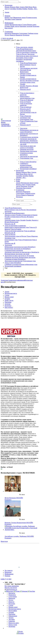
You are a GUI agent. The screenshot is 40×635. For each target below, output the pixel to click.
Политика (36, 26)
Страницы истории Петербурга (26, 154)
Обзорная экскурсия (26, 149)
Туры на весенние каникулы (26, 104)
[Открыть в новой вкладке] (20, 631)
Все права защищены (12, 586)
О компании (9, 31)
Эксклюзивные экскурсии (28, 68)
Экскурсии (30, 54)
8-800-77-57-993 (6, 579)
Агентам (29, 26)
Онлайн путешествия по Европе (26, 215)
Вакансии (19, 35)
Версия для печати (11, 588)
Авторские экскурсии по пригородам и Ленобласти (28, 139)
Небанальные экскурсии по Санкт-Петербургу (29, 131)
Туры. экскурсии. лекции (24, 47)
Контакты (8, 33)
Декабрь (30, 9)
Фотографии (13, 610)
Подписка (26, 35)
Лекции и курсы (25, 73)
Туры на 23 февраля (26, 100)
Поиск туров (13, 625)
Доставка (12, 619)
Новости (12, 35)
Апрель (22, 7)
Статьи (24, 24)
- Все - (35, 9)
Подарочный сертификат (28, 169)
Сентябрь (13, 9)
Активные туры (25, 117)
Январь (7, 7)
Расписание (8, 5)
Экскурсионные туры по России (15, 236)
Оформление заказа (19, 17)
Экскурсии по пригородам (29, 156)
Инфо (18, 181)
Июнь (30, 7)
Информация (9, 23)
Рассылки (12, 603)
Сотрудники (23, 33)
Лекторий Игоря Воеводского (26, 50)
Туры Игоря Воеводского (24, 49)
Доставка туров (10, 19)
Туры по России (21, 54)
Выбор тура (8, 17)
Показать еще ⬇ (25, 89)
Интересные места (16, 24)
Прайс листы (14, 26)
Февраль (13, 7)
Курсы (18, 179)
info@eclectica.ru (11, 589)
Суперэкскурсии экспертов (29, 137)
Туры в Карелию (25, 116)
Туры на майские (25, 107)
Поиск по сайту (14, 623)
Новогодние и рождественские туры (27, 97)
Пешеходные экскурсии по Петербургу (18, 248)
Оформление (13, 616)
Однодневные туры (26, 119)
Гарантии (18, 19)
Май (26, 7)
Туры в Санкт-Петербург (28, 162)
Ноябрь (24, 9)
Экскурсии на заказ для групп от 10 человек (28, 146)
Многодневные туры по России (15, 209)
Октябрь (19, 9)
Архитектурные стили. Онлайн (15, 220)
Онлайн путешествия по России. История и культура (29, 79)
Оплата (11, 617)
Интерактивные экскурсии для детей (17, 254)
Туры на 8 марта (25, 102)
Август (7, 9)
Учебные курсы (33, 33)
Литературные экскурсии (28, 151)
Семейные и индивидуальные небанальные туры (26, 165)
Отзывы (7, 26)
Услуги (7, 35)
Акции (7, 12)
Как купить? (9, 28)
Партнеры (22, 26)
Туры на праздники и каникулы (26, 52)
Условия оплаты (31, 17)
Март (17, 7)
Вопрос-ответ (31, 24)
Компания (8, 572)
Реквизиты (15, 33)
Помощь (7, 16)
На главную (9, 570)
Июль (35, 7)
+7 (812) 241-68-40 (7, 38)
